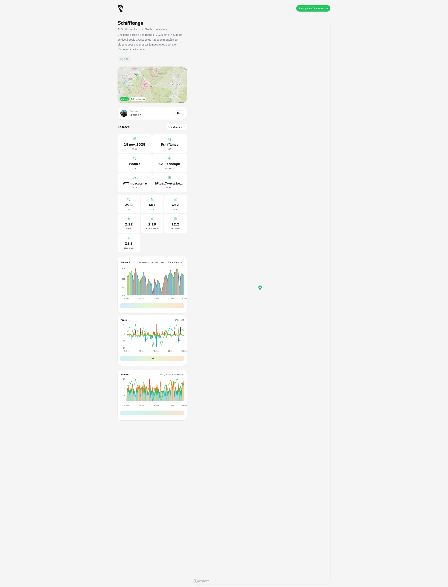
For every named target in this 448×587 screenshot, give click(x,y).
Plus (179, 113)
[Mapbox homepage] (201, 581)
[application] (152, 284)
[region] (261, 302)
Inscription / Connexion (311, 8)
